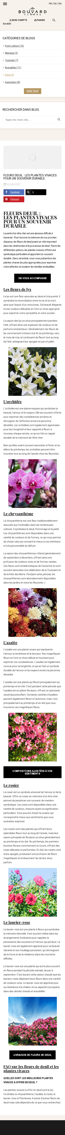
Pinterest (14, 199)
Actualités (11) (13, 67)
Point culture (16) (14, 45)
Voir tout (33, 91)
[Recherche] (54, 20)
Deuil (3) (9, 75)
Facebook (15, 192)
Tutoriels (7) (11, 60)
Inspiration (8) (12, 82)
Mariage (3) (11, 53)
